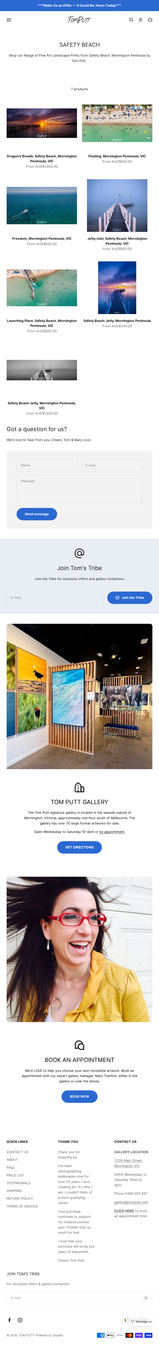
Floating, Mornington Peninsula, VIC (117, 156)
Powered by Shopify (49, 1335)
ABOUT (12, 1160)
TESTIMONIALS (19, 1183)
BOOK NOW (79, 1096)
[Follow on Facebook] (9, 1320)
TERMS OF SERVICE (22, 1206)
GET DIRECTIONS (79, 847)
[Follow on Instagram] (20, 1320)
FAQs (10, 1167)
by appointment (111, 832)
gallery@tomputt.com (131, 1202)
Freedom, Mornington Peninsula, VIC (42, 238)
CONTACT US (17, 1152)
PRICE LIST (15, 1175)
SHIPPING (14, 1191)
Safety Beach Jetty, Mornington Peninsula (117, 321)
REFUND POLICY (20, 1198)
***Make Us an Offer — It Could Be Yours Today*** (79, 5)
